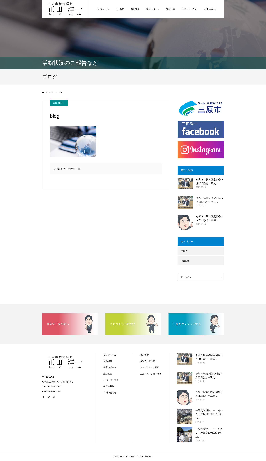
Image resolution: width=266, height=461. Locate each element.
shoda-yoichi (68, 169)
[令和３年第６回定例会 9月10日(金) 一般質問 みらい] (185, 185)
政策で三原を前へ (148, 361)
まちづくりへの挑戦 (149, 367)
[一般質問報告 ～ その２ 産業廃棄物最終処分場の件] (184, 434)
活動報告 (135, 9)
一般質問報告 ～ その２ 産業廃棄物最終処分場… (209, 433)
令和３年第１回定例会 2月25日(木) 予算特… (209, 218)
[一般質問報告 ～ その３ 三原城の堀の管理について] (184, 416)
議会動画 (170, 9)
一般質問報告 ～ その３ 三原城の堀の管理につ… (209, 414)
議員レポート (152, 9)
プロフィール (102, 9)
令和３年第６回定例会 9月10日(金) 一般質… (209, 181)
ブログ (184, 251)
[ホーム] (43, 92)
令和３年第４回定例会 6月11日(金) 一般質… (209, 200)
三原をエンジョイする (151, 373)
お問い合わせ (209, 9)
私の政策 (120, 9)
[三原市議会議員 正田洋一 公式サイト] (65, 9)
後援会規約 (108, 386)
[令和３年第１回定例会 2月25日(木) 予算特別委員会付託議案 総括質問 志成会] (185, 222)
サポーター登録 (189, 9)
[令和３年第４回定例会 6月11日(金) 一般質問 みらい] (185, 203)
